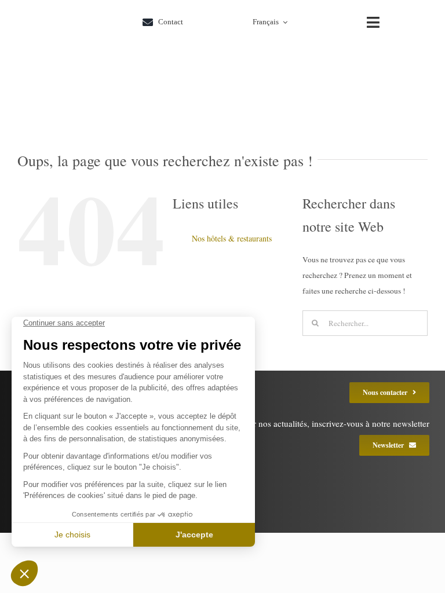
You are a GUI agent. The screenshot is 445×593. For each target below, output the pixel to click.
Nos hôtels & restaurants (232, 238)
